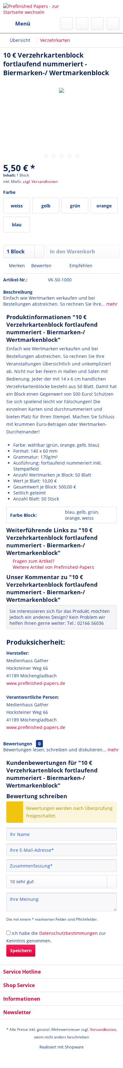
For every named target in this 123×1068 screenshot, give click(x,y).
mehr (111, 304)
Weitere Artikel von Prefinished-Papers (52, 567)
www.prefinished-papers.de (35, 683)
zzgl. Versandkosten (40, 181)
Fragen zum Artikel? (32, 561)
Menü (22, 23)
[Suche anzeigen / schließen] (66, 23)
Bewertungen (17, 744)
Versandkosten (103, 1029)
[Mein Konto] (97, 23)
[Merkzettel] (82, 23)
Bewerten (41, 265)
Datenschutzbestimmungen (68, 933)
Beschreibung (17, 292)
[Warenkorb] (113, 23)
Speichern (21, 950)
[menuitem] (16, 23)
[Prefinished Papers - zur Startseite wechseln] (32, 8)
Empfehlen (80, 265)
